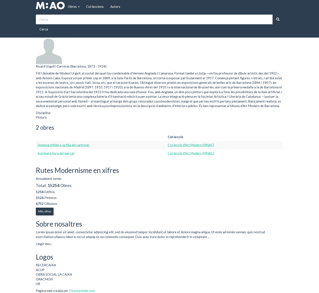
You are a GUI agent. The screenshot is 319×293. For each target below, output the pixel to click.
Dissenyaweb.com (82, 291)
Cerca (43, 29)
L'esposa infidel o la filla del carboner (64, 145)
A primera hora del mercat (56, 153)
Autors (115, 6)
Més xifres (44, 211)
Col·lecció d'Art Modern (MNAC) (191, 145)
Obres (72, 6)
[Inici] (50, 5)
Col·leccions (95, 6)
